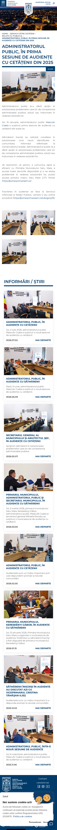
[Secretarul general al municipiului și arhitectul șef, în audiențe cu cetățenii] (28, 418)
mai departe (43, 340)
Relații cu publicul (12, 36)
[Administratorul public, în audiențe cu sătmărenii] (28, 361)
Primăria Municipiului (12, 3)
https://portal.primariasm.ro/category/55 (34, 198)
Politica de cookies (22, 816)
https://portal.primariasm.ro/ (17, 181)
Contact (42, 778)
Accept (46, 822)
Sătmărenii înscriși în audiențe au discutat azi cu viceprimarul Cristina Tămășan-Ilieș (28, 691)
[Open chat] (51, 824)
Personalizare (35, 822)
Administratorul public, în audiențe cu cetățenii (25, 323)
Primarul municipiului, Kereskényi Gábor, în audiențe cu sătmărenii (28, 624)
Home (5, 34)
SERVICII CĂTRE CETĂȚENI (22, 34)
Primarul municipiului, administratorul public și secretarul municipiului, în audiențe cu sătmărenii (25, 499)
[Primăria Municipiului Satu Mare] (28, 9)
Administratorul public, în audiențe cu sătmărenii (25, 380)
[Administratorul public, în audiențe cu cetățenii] (28, 304)
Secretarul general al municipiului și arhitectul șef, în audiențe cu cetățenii (27, 438)
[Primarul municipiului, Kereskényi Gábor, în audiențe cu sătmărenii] (28, 604)
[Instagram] (43, 786)
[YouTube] (47, 786)
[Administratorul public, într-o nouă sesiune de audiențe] (28, 729)
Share (50, 69)
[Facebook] (39, 786)
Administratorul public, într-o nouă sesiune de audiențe (28, 748)
